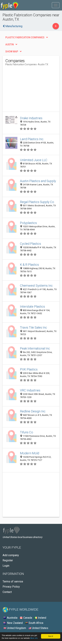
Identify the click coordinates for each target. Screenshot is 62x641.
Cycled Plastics (30, 243)
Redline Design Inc (32, 411)
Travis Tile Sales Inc (33, 327)
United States (39, 628)
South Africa (35, 623)
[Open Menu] (55, 5)
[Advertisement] (31, 90)
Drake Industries (31, 118)
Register (8, 560)
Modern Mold (29, 453)
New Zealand (14, 623)
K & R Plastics (29, 264)
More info (34, 638)
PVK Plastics (29, 369)
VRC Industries (30, 390)
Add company (11, 555)
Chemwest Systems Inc (36, 285)
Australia (11, 617)
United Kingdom (16, 628)
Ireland (41, 617)
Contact (7, 592)
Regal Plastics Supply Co (37, 202)
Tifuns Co (26, 432)
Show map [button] (11, 51)
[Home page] (9, 5)
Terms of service (13, 581)
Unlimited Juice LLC (33, 160)
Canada (27, 617)
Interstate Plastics (32, 306)
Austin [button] (9, 44)
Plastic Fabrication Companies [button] (24, 37)
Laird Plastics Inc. (32, 139)
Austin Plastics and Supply (38, 181)
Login (6, 565)
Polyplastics (28, 223)
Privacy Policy (11, 586)
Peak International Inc (35, 348)
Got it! (50, 636)
